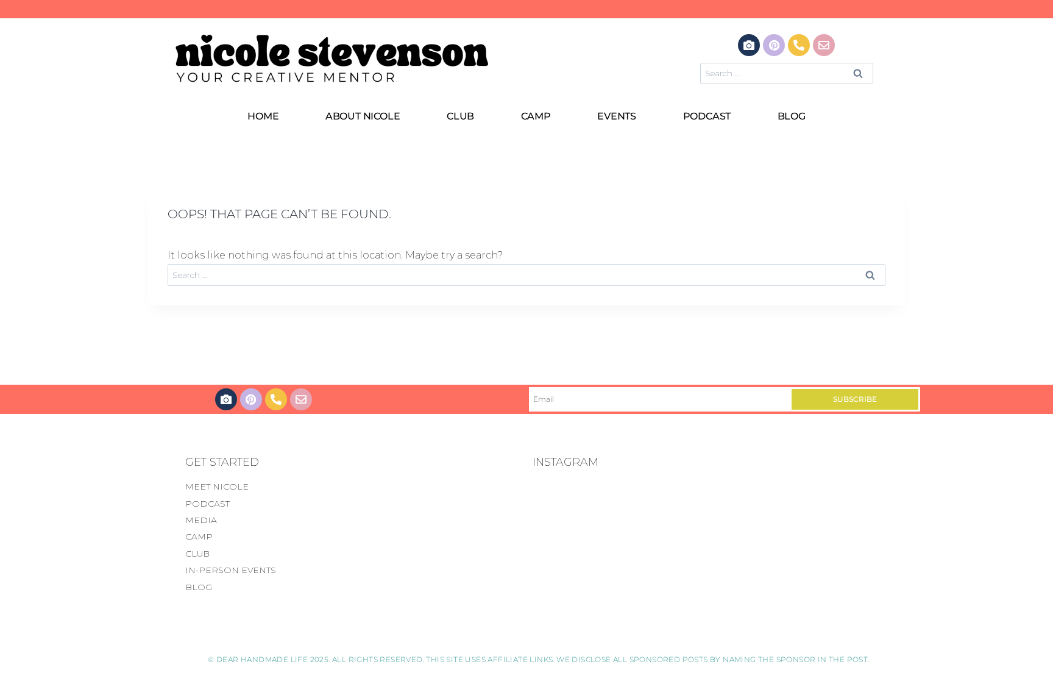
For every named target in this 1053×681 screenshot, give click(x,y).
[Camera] (749, 45)
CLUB (460, 116)
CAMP (536, 116)
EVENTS (616, 116)
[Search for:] (786, 73)
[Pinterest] (774, 45)
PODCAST (707, 116)
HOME (262, 116)
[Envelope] (824, 45)
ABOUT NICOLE (362, 116)
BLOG (792, 116)
